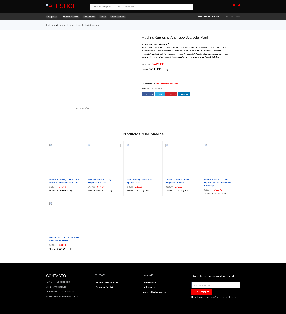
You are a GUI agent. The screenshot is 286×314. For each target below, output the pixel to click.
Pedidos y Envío (150, 287)
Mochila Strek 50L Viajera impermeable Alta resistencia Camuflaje (217, 182)
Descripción (81, 108)
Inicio (48, 25)
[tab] (80, 108)
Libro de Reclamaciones (154, 292)
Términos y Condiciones (106, 287)
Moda (56, 25)
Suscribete (202, 292)
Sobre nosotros (150, 282)
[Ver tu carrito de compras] (238, 6)
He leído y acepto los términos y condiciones (215, 297)
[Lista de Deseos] (232, 7)
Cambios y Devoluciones (106, 282)
